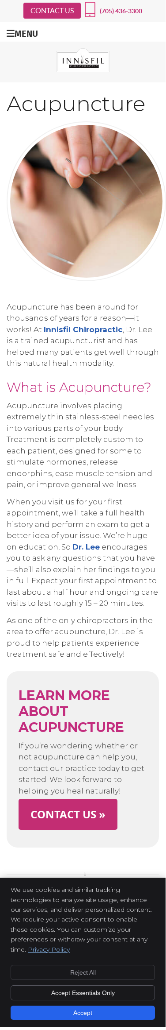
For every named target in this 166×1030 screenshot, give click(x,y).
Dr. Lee (86, 546)
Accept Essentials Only (83, 992)
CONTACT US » (68, 814)
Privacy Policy (49, 949)
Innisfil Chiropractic (83, 329)
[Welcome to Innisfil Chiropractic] (82, 69)
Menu (26, 33)
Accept (82, 1012)
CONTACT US (52, 11)
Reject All (83, 972)
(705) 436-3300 (121, 11)
